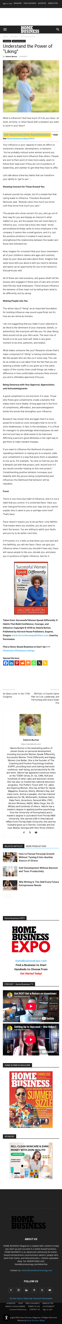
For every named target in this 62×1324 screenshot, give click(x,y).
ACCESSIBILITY (49, 1306)
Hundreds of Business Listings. (19, 650)
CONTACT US (34, 1309)
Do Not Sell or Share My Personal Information (31, 1298)
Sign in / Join (7, 3)
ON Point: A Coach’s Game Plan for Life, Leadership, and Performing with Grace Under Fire (45, 698)
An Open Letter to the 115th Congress (16, 695)
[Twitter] (31, 832)
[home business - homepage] (31, 1228)
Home (5, 36)
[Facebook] (5, 663)
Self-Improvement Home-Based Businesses (27, 134)
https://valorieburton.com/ (31, 744)
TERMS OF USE (34, 1306)
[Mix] (28, 663)
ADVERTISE (42, 3)
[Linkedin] (11, 663)
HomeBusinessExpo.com (31, 960)
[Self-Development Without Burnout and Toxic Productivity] (10, 871)
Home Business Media (36, 1320)
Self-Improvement (28, 36)
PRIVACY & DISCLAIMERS (15, 1306)
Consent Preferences (18, 1309)
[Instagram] (18, 1290)
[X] (39, 663)
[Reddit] (22, 663)
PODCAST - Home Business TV (19, 984)
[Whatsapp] (33, 663)
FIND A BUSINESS (30, 3)
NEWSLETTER (53, 3)
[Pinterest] (16, 663)
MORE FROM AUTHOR (36, 846)
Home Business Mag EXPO (20, 138)
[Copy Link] (45, 663)
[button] (5, 29)
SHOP (20, 1303)
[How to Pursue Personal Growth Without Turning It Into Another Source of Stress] (10, 857)
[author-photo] (31, 736)
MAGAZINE (18, 3)
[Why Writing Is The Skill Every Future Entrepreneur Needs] (10, 885)
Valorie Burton (11, 56)
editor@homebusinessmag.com (36, 1270)
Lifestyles (14, 36)
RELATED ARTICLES (14, 846)
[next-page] (9, 896)
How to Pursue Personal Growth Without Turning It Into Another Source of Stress (36, 857)
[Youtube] (37, 832)
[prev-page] (4, 896)
